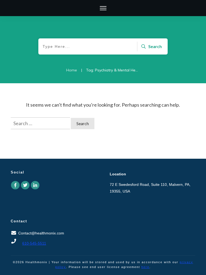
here (145, 267)
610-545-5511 (34, 243)
